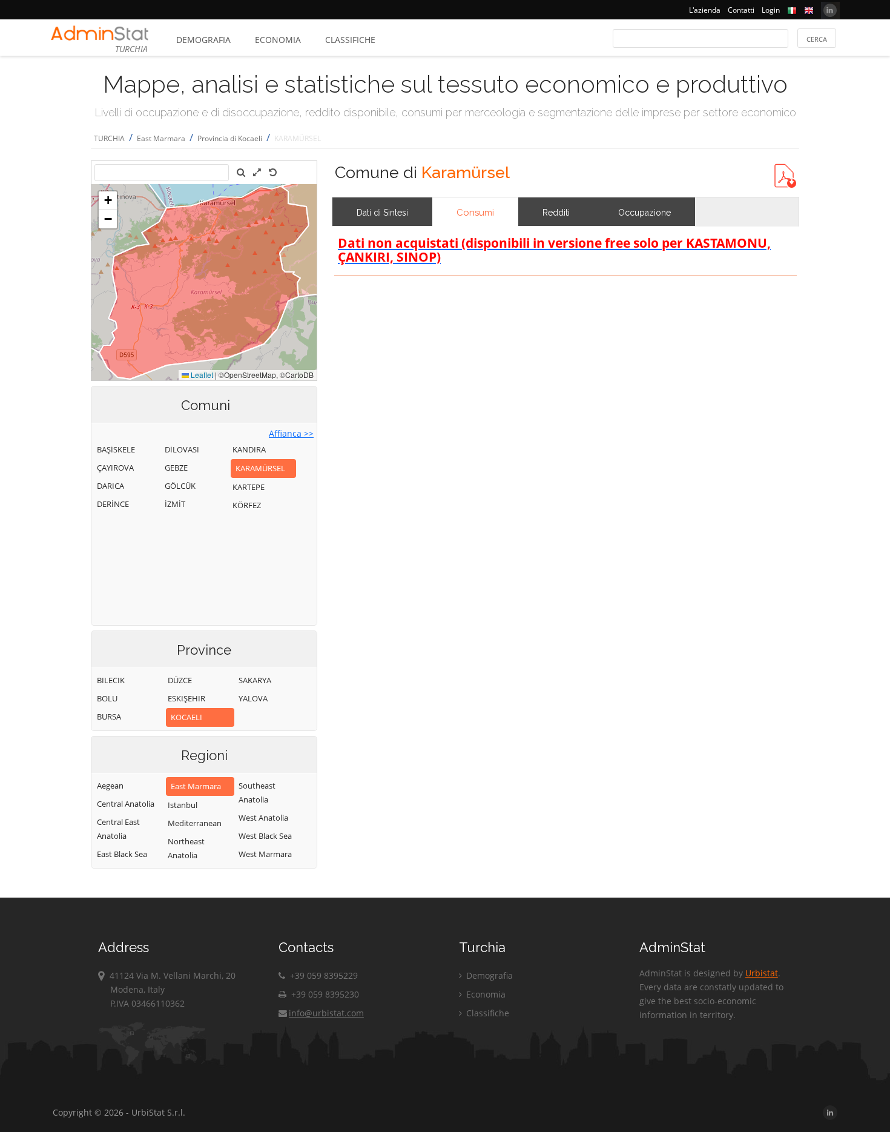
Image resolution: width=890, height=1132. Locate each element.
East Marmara (161, 138)
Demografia (203, 39)
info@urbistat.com (326, 1013)
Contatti (741, 10)
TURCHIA (109, 138)
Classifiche (350, 39)
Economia (278, 39)
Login (771, 10)
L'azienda (704, 10)
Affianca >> (291, 433)
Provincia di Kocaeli (229, 138)
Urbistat (761, 973)
